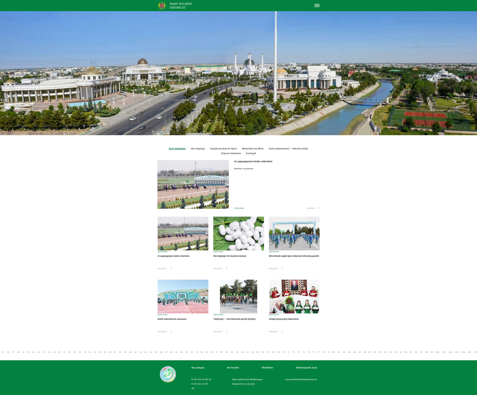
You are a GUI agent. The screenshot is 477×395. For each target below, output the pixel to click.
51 (186, 352)
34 (100, 352)
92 (395, 352)
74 (303, 352)
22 (38, 352)
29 (74, 352)
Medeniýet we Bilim (253, 148)
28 (69, 352)
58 (221, 352)
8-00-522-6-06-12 (201, 379)
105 (469, 352)
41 (135, 352)
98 (426, 352)
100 (438, 352)
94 (406, 352)
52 (191, 352)
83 (349, 352)
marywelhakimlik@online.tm (301, 379)
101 (444, 352)
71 (288, 352)
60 (232, 352)
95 (411, 352)
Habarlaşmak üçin (306, 367)
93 (401, 352)
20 (28, 352)
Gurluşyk (251, 153)
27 (64, 352)
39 (125, 352)
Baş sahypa (197, 367)
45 (156, 352)
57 (217, 352)
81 (339, 352)
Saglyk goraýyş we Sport (223, 148)
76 (313, 352)
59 (226, 352)
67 (268, 352)
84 (354, 352)
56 (211, 352)
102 (450, 352)
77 (318, 352)
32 (90, 352)
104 (463, 352)
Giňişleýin (311, 208)
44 (151, 352)
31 (85, 352)
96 (416, 352)
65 (258, 352)
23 (44, 352)
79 (328, 352)
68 (273, 352)
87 (370, 352)
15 (3, 352)
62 (242, 352)
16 (8, 352)
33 (95, 352)
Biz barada (233, 367)
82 (344, 352)
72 (293, 352)
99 (431, 352)
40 (130, 352)
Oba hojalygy (198, 148)
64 (252, 352)
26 (59, 352)
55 (206, 352)
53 (197, 352)
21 (33, 352)
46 (161, 352)
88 (375, 352)
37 (115, 352)
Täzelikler (267, 367)
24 (49, 352)
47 (166, 352)
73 (299, 352)
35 (105, 352)
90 (385, 352)
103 (457, 352)
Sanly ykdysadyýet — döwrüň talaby (288, 148)
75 (308, 352)
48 (171, 352)
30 (80, 352)
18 (18, 352)
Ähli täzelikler (177, 148)
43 (145, 352)
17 (13, 352)
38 (120, 352)
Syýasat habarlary (231, 153)
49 (176, 352)
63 (247, 352)
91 (390, 352)
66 (263, 352)
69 (278, 352)
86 (364, 352)
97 (421, 352)
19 (23, 352)
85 (359, 352)
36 (110, 352)
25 (54, 352)
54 (201, 352)
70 (283, 352)
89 (380, 352)
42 (140, 352)
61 (237, 352)
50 (181, 352)
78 (323, 352)
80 (333, 352)
